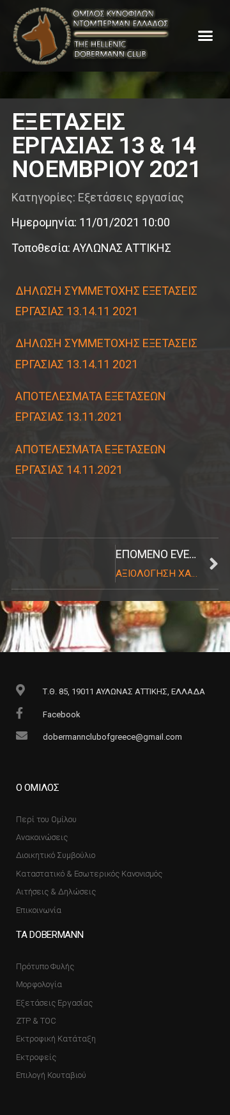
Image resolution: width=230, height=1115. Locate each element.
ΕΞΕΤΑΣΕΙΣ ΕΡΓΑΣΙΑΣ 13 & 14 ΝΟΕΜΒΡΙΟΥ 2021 (106, 145)
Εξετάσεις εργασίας (131, 197)
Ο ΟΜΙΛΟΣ (37, 787)
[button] (206, 36)
